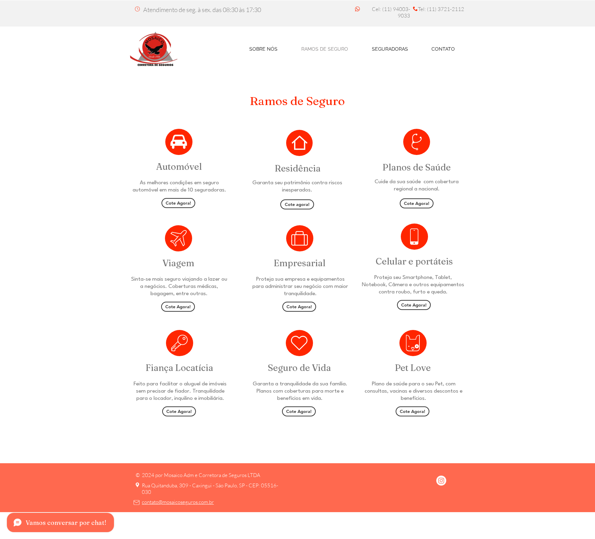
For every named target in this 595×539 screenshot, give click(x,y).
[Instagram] (441, 481)
